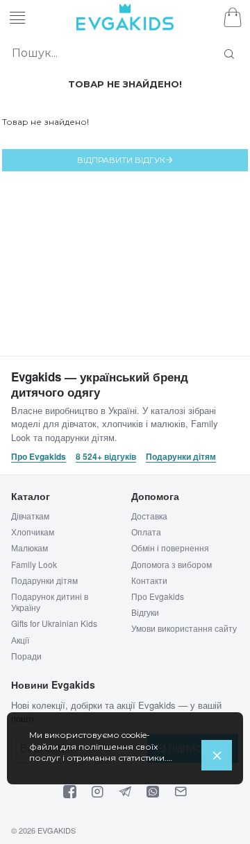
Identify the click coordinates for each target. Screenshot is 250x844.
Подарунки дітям (181, 457)
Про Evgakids (38, 457)
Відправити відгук (121, 160)
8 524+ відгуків (106, 457)
